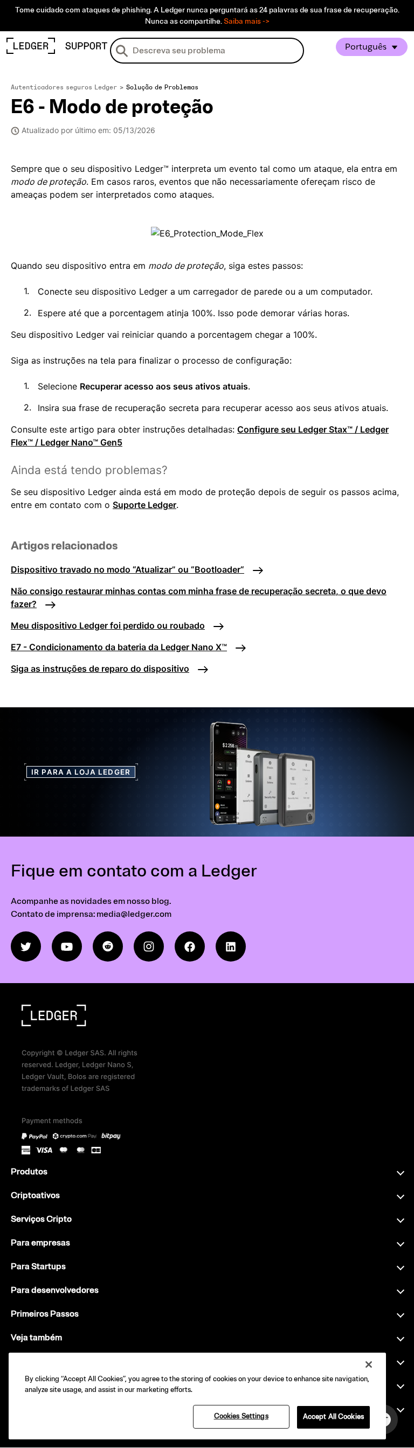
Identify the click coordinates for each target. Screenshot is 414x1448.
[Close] (369, 1364)
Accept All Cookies (333, 1416)
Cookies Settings (241, 1416)
